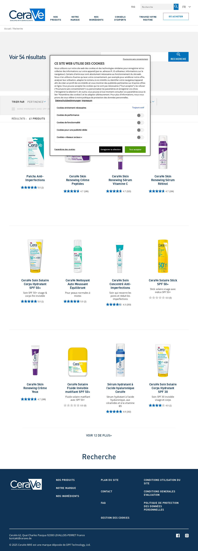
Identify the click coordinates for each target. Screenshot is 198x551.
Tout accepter (135, 149)
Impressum (87, 100)
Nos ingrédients (96, 18)
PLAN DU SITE (110, 480)
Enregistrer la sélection (111, 149)
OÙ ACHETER (176, 16)
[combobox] (157, 7)
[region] (100, 105)
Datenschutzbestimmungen (68, 100)
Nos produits (55, 18)
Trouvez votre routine (148, 18)
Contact (106, 491)
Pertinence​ (35, 101)
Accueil (7, 28)
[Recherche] (176, 7)
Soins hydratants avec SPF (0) (33, 109)
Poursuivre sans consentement (135, 59)
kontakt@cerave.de (20, 538)
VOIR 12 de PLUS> (99, 435)
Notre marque (75, 18)
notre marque (66, 488)
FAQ (133, 6)
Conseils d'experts (120, 18)
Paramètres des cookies (64, 149)
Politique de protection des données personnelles (161, 506)
